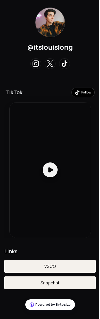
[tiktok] (64, 63)
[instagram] (36, 63)
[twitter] (50, 63)
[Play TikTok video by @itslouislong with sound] (50, 170)
